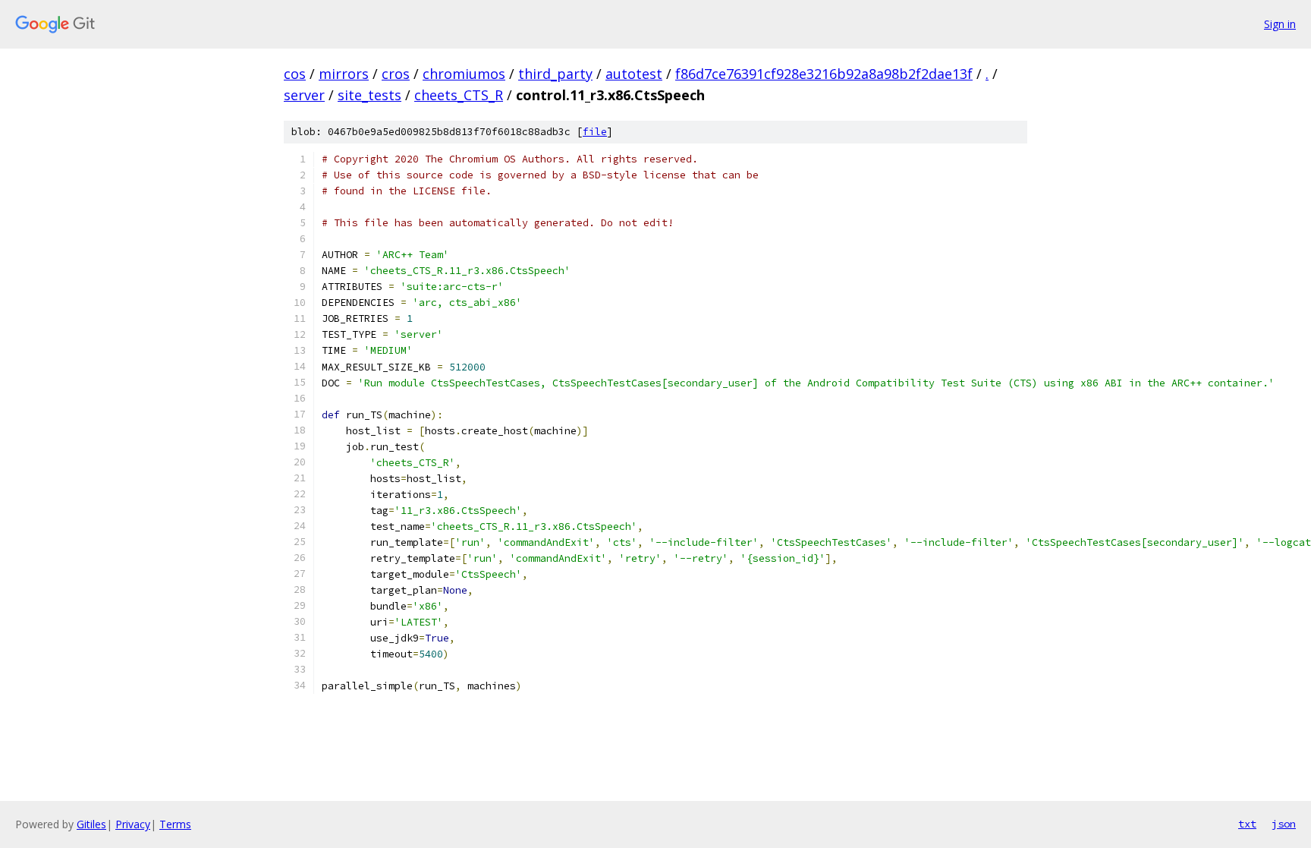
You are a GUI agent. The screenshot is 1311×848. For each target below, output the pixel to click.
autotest (633, 74)
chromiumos (464, 74)
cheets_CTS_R (458, 95)
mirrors (344, 74)
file (595, 131)
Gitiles (91, 824)
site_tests (369, 95)
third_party (555, 74)
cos (295, 74)
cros (396, 74)
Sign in (1280, 24)
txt (1247, 824)
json (1284, 824)
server (304, 95)
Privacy (132, 824)
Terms (175, 824)
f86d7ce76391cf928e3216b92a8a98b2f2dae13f (824, 74)
